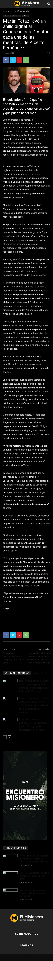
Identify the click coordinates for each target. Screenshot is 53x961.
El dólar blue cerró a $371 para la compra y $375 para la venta (13, 658)
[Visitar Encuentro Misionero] (26, 795)
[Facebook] (6, 60)
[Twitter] (13, 60)
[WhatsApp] (26, 60)
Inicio (5, 11)
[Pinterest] (19, 60)
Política (25, 16)
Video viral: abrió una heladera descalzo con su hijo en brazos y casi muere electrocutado (38, 658)
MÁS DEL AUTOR (40, 673)
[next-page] (9, 737)
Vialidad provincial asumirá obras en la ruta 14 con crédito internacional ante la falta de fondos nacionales (34, 705)
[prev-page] (5, 737)
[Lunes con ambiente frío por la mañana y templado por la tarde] (10, 876)
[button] (5, 4)
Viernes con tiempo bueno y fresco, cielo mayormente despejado (33, 893)
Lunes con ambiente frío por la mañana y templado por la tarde (34, 876)
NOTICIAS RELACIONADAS (17, 673)
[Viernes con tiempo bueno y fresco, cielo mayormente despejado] (10, 894)
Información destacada (19, 11)
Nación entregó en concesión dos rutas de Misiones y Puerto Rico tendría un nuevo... (35, 859)
